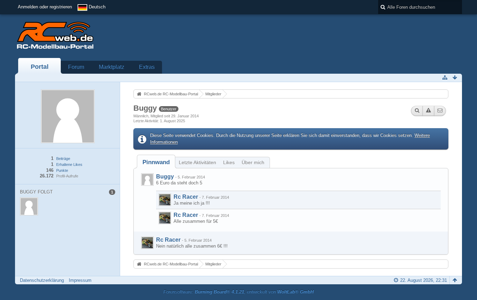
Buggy (165, 177)
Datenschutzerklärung (42, 280)
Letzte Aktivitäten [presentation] (197, 162)
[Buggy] (147, 179)
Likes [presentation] (229, 162)
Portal (40, 66)
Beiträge (63, 158)
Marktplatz (111, 67)
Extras (147, 67)
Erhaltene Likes (69, 164)
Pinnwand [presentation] (156, 162)
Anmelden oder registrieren (45, 6)
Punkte (62, 170)
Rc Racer (186, 197)
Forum (76, 67)
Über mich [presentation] (253, 162)
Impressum (80, 280)
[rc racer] (165, 199)
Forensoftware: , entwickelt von (238, 291)
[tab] (156, 162)
